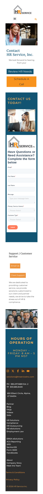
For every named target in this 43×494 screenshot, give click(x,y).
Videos (10, 412)
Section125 (12, 447)
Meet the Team (14, 466)
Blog (9, 407)
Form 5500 (12, 450)
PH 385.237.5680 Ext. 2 (17, 384)
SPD (9, 444)
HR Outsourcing (14, 426)
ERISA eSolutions (15, 439)
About (10, 460)
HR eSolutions (13, 429)
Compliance (12, 423)
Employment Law (15, 431)
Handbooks (12, 453)
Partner (10, 404)
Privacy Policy (13, 479)
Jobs (9, 415)
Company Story (14, 463)
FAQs (9, 409)
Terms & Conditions (15, 472)
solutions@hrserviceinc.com (20, 377)
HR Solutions (13, 420)
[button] (15, 18)
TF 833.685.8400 (15, 387)
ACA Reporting (14, 442)
